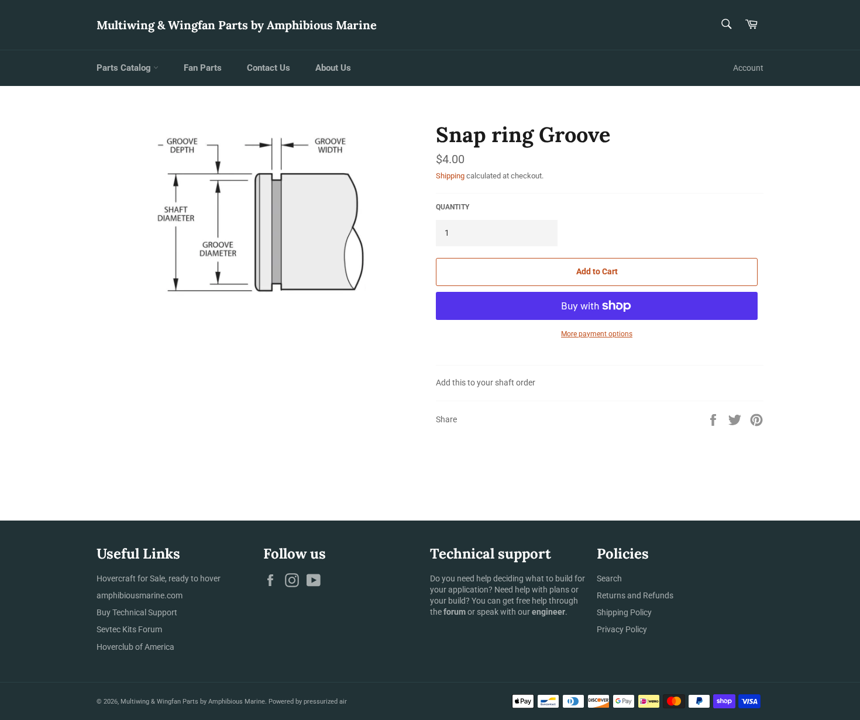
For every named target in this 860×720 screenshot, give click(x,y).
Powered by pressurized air (308, 701)
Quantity (452, 207)
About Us (333, 68)
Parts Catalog (125, 68)
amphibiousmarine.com (140, 595)
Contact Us (268, 68)
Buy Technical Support (137, 612)
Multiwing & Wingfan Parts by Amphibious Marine (237, 25)
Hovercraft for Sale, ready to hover (159, 578)
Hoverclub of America (135, 647)
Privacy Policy (622, 629)
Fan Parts (203, 68)
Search (609, 578)
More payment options (596, 334)
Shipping (450, 175)
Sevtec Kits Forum (129, 629)
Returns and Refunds (635, 595)
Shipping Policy (624, 612)
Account (748, 68)
